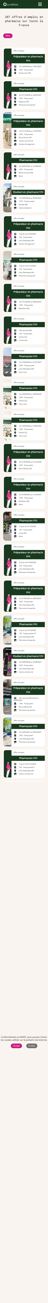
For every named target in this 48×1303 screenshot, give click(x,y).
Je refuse (32, 1046)
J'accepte (16, 1046)
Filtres (8, 36)
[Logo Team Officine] (10, 4)
